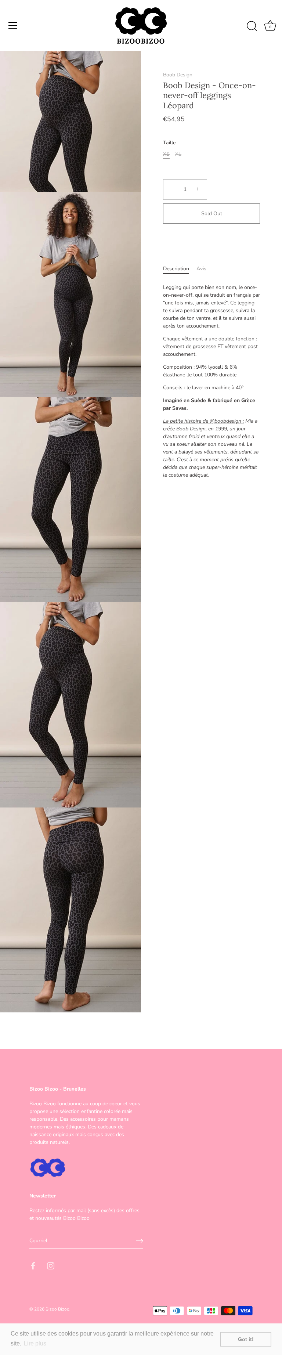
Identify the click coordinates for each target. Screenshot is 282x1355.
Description (176, 268)
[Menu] (13, 25)
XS (166, 154)
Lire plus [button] (35, 1343)
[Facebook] (33, 1265)
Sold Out (211, 213)
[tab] (179, 268)
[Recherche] (252, 26)
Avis (201, 268)
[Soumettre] (139, 1240)
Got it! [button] (246, 1339)
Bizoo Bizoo (57, 1309)
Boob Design (177, 74)
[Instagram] (50, 1265)
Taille (169, 143)
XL (178, 154)
